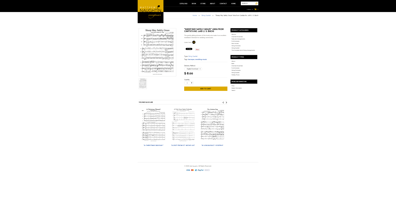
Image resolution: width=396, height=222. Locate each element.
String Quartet (206, 15)
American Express (196, 170)
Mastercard (192, 170)
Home (195, 15)
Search (233, 90)
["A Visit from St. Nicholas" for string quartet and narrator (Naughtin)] (183, 126)
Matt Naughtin (150, 11)
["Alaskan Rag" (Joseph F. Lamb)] (212, 126)
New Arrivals (235, 43)
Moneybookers (207, 170)
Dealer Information (237, 88)
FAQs (233, 86)
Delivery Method (189, 65)
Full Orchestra (235, 41)
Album (233, 61)
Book (233, 63)
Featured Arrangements (238, 39)
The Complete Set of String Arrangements (243, 50)
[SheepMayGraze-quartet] (193, 42)
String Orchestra (236, 45)
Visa (188, 170)
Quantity (187, 79)
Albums (234, 34)
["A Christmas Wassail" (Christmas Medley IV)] (153, 126)
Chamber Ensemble (237, 36)
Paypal (200, 170)
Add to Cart (205, 89)
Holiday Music (236, 75)
